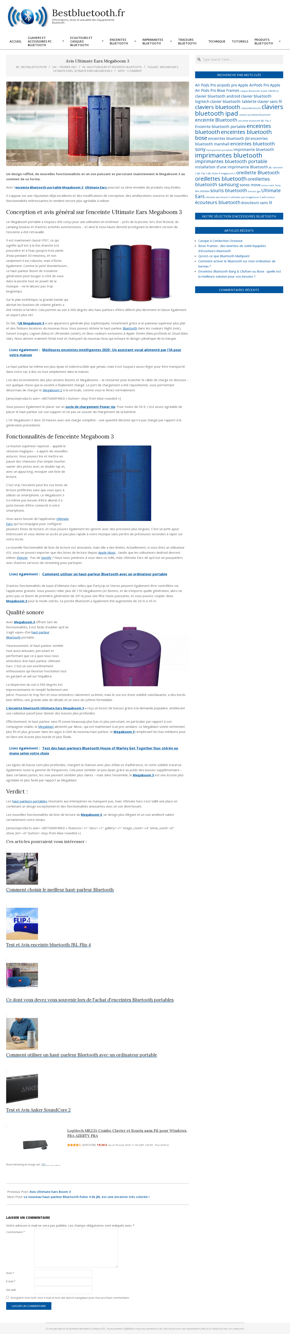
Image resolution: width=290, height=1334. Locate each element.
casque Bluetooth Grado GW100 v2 (259, 90)
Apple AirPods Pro (253, 85)
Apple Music (107, 552)
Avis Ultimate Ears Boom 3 (50, 1191)
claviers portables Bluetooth (254, 114)
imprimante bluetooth (254, 149)
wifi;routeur (268, 197)
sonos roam (267, 185)
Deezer (22, 557)
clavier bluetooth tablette (233, 101)
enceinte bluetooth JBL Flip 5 (254, 120)
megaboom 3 (169, 67)
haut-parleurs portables (29, 801)
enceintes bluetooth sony (235, 146)
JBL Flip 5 (202, 173)
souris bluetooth (228, 190)
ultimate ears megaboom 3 (93, 71)
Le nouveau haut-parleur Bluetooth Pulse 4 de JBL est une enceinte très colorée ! (86, 1197)
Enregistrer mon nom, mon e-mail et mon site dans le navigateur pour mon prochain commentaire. (70, 1298)
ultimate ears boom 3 (218, 197)
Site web (11, 1290)
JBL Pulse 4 (214, 173)
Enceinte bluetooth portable (220, 126)
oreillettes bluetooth (221, 178)
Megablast (46, 726)
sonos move (250, 184)
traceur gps (254, 191)
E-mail (10, 1281)
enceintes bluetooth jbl (229, 138)
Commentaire (15, 1232)
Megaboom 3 (52, 390)
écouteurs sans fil (256, 202)
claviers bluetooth (217, 107)
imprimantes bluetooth (228, 155)
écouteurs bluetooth (218, 202)
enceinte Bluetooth (216, 119)
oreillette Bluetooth (258, 172)
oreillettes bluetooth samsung (232, 182)
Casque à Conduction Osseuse (220, 240)
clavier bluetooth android (217, 96)
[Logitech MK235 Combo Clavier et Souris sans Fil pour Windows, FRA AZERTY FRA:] (35, 1145)
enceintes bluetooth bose (233, 135)
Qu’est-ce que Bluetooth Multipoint (224, 256)
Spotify (46, 557)
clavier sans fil (269, 101)
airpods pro (227, 85)
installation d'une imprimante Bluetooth (231, 166)
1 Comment (134, 71)
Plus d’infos (161, 1145)
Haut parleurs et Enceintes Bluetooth (114, 67)
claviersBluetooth (251, 108)
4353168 (89, 1145)
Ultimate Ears (63, 71)
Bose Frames (228, 90)
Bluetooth (130, 328)
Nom (10, 1273)
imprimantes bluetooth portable (231, 161)
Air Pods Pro (205, 85)
